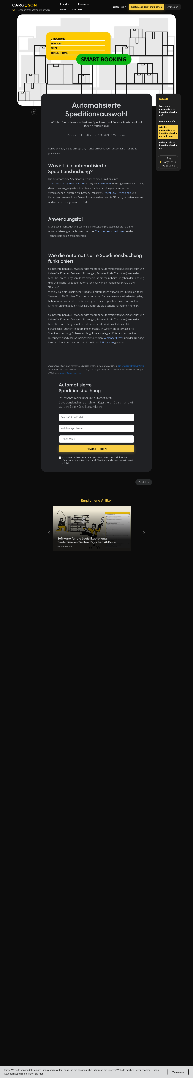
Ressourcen (84, 4)
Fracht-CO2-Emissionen (117, 193)
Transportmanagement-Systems (67, 183)
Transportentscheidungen (110, 231)
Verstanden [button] (178, 1072)
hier (41, 1073)
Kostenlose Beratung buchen (146, 6)
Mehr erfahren (143, 1070)
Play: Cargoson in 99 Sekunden (169, 162)
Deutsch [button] (120, 6)
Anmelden (173, 6)
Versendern (105, 183)
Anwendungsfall (167, 121)
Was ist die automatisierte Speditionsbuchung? (168, 110)
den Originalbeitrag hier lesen (130, 365)
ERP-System (107, 342)
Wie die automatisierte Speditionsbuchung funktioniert (168, 131)
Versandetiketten (113, 338)
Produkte (143, 482)
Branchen (65, 4)
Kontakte (77, 9)
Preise (63, 9)
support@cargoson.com (70, 373)
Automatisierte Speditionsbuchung (168, 145)
